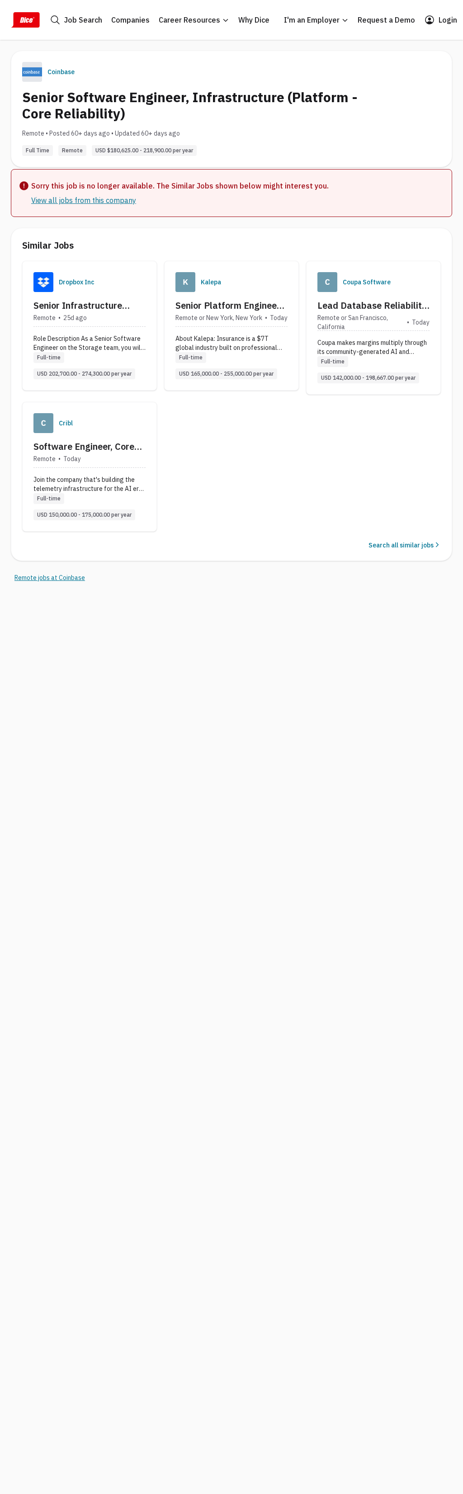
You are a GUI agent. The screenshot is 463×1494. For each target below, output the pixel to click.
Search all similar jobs (401, 545)
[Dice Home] (25, 20)
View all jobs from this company (83, 200)
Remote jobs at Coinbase (49, 578)
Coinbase (61, 72)
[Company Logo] (43, 282)
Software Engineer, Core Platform (83, 446)
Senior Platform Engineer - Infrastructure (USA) (230, 305)
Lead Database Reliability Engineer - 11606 (371, 305)
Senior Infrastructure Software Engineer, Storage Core (77, 305)
